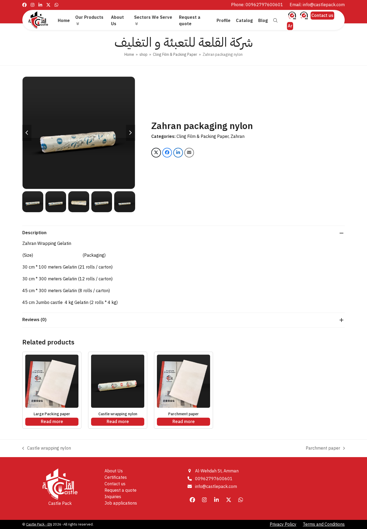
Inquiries (113, 497)
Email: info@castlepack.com (317, 5)
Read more (52, 421)
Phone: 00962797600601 (257, 5)
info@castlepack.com (216, 486)
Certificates (116, 477)
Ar (290, 26)
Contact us (322, 15)
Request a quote (120, 490)
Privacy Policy (283, 524)
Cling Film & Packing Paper (203, 136)
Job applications (121, 503)
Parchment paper (323, 448)
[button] (275, 20)
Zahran (237, 136)
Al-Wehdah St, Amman (217, 471)
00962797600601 (214, 479)
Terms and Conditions (324, 524)
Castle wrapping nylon (46, 448)
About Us (114, 471)
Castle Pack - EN (39, 524)
